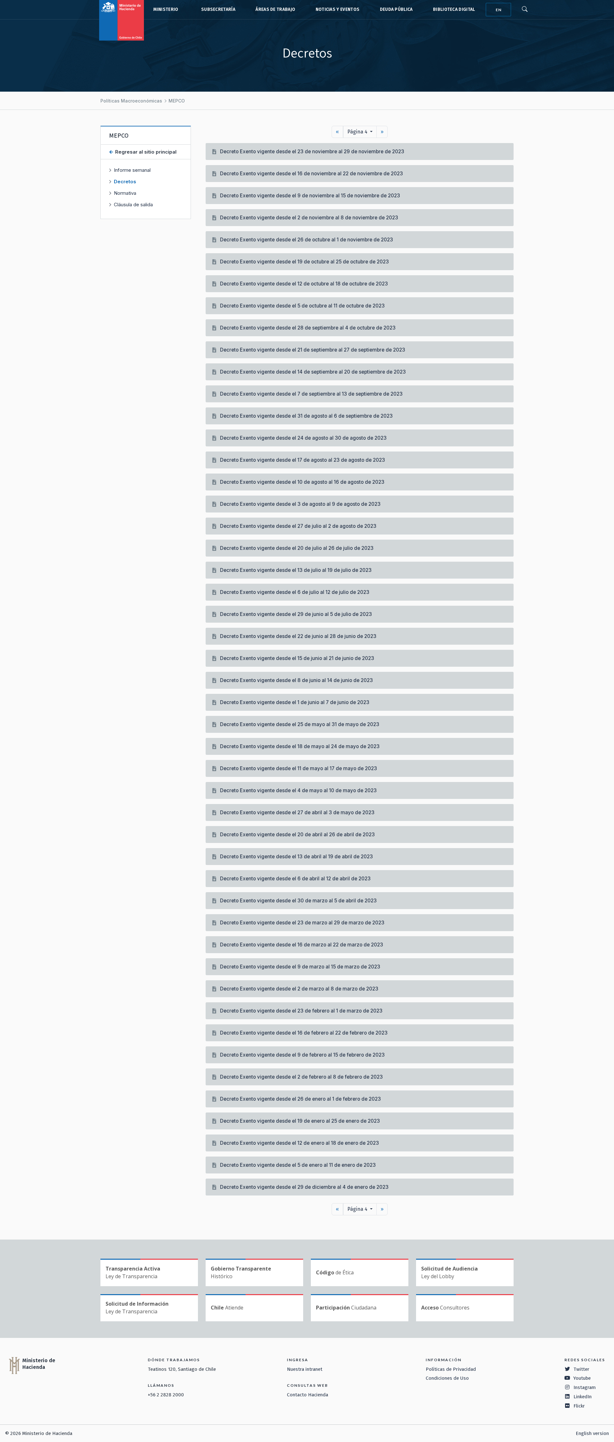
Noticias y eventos (338, 9)
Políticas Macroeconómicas (131, 100)
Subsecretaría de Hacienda (217, 9)
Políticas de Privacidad (451, 1369)
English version (592, 1433)
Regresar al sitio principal (145, 152)
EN (498, 9)
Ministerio (165, 9)
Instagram (584, 1387)
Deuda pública (396, 9)
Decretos (125, 181)
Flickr (579, 1406)
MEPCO (177, 100)
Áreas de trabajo (275, 9)
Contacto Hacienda (307, 1395)
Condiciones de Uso (447, 1378)
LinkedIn (582, 1397)
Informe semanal (132, 170)
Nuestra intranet (304, 1369)
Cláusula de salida (133, 204)
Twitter (581, 1369)
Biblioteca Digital (454, 9)
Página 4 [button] (358, 132)
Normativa (125, 193)
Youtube (582, 1378)
